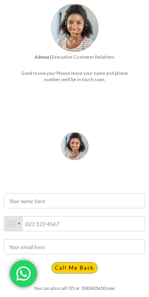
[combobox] (13, 224)
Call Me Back (74, 268)
